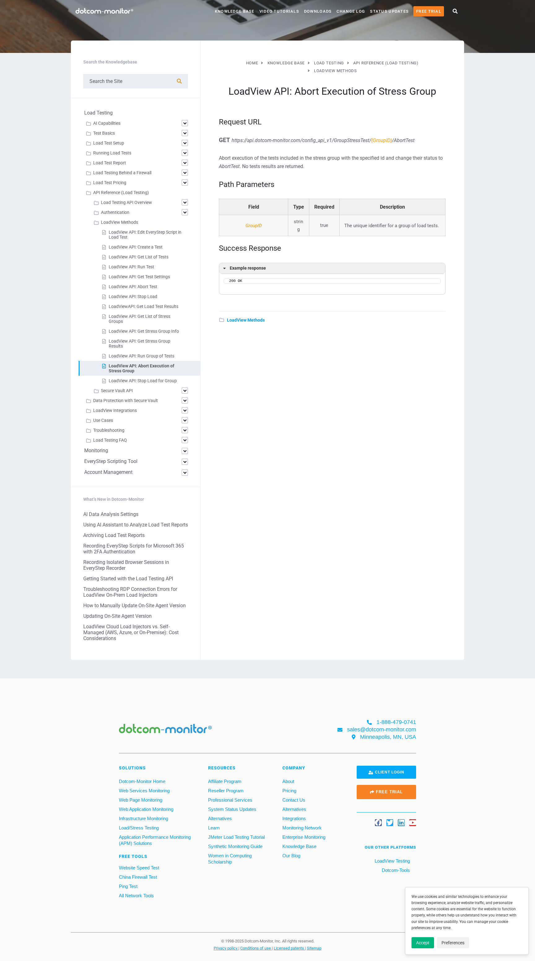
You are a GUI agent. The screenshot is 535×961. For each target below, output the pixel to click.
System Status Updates (232, 809)
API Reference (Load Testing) (121, 192)
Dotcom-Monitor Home (142, 781)
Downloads (318, 11)
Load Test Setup (108, 143)
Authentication (115, 212)
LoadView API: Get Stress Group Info (144, 331)
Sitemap (314, 948)
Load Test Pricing (109, 182)
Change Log (351, 11)
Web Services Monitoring (144, 790)
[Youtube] (412, 822)
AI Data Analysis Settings (110, 514)
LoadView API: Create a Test (136, 247)
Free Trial (428, 11)
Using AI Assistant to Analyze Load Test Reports (135, 525)
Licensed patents (289, 948)
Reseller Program (226, 790)
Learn (214, 827)
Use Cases (103, 420)
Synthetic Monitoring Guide (235, 846)
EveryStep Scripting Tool (110, 461)
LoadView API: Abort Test (133, 286)
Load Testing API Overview (126, 202)
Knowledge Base (234, 11)
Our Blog (291, 855)
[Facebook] (378, 822)
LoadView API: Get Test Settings (139, 276)
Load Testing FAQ (110, 440)
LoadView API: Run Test (131, 266)
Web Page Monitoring (140, 800)
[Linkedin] (401, 822)
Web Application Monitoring (146, 809)
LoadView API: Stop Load (133, 296)
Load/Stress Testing (139, 827)
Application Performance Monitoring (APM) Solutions (155, 840)
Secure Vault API (117, 390)
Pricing (289, 790)
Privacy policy (226, 948)
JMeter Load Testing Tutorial (236, 837)
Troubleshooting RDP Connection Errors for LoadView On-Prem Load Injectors (130, 592)
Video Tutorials (279, 11)
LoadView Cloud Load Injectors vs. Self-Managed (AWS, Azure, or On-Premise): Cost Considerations (131, 632)
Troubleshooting (108, 430)
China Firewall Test (138, 877)
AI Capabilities (106, 123)
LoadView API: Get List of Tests (138, 256)
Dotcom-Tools (395, 870)
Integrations (294, 818)
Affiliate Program (224, 781)
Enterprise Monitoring (303, 837)
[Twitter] (389, 822)
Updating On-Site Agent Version (117, 616)
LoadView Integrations (115, 410)
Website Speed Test (139, 867)
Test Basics (104, 133)
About (288, 781)
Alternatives (220, 818)
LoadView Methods (246, 320)
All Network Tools (136, 895)
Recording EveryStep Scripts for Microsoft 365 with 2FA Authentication (133, 549)
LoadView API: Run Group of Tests (141, 355)
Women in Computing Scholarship (230, 858)
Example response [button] (248, 268)
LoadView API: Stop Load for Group (143, 380)
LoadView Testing (391, 861)
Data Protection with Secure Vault (125, 400)
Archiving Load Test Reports (114, 535)
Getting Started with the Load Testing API (128, 579)
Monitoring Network (302, 827)
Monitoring (96, 450)
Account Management (108, 472)
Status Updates (389, 11)
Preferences (452, 942)
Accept (422, 942)
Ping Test (128, 886)
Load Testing (98, 113)
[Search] (179, 81)
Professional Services (230, 800)
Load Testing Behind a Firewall (122, 172)
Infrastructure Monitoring (143, 818)
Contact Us (293, 800)
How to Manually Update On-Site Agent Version (134, 605)
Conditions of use (256, 948)
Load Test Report (109, 162)
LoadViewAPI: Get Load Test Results (143, 306)
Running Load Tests (112, 152)
